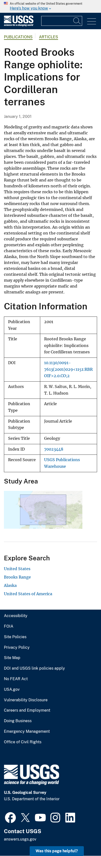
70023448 (53, 449)
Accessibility (15, 616)
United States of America (28, 593)
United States (17, 568)
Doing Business (18, 721)
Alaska (10, 585)
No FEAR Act (16, 679)
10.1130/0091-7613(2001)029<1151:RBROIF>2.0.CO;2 (68, 369)
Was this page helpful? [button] (57, 851)
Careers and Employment (27, 710)
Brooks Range (17, 577)
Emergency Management (27, 731)
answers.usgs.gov (20, 839)
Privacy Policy (17, 647)
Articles (48, 37)
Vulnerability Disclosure (26, 700)
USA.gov (12, 689)
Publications (18, 37)
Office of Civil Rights (22, 742)
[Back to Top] (83, 838)
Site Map (12, 658)
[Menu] (91, 21)
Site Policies (15, 637)
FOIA (8, 626)
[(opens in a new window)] (10, 817)
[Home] (18, 25)
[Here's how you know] (50, 6)
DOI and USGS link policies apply (34, 668)
